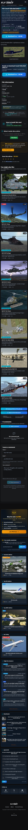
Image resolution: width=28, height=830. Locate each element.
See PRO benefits (7, 150)
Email (4, 456)
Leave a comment (15, 426)
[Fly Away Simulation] (12, 2)
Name (4, 449)
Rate (13, 24)
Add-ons (3, 5)
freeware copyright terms (11, 113)
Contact (7, 807)
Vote (4, 781)
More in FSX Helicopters (15, 412)
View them (14, 137)
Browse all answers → (14, 708)
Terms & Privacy (19, 807)
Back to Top (14, 815)
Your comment (6, 465)
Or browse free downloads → (14, 534)
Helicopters (21, 5)
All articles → (14, 744)
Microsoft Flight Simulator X (12, 5)
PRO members (6, 108)
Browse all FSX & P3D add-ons (14, 409)
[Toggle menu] (25, 2)
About (12, 807)
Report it (9, 115)
